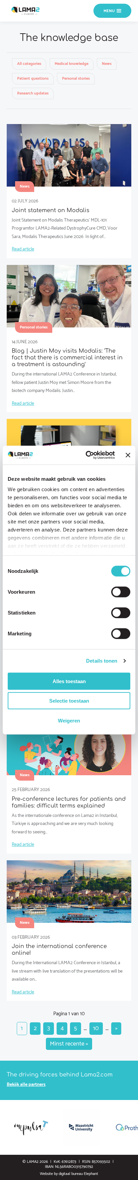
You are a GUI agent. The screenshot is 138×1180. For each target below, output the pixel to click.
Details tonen (101, 661)
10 (96, 1028)
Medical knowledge (71, 64)
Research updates (33, 93)
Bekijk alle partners (26, 1085)
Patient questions (33, 78)
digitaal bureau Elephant (78, 1174)
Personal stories (76, 78)
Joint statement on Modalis (50, 210)
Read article (23, 249)
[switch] (120, 591)
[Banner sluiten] (128, 455)
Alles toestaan (69, 681)
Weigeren (69, 720)
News (107, 64)
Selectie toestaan (69, 701)
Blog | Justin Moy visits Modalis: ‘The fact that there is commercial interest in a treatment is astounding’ (67, 357)
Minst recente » (69, 1044)
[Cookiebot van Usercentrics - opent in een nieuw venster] (87, 455)
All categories (29, 64)
